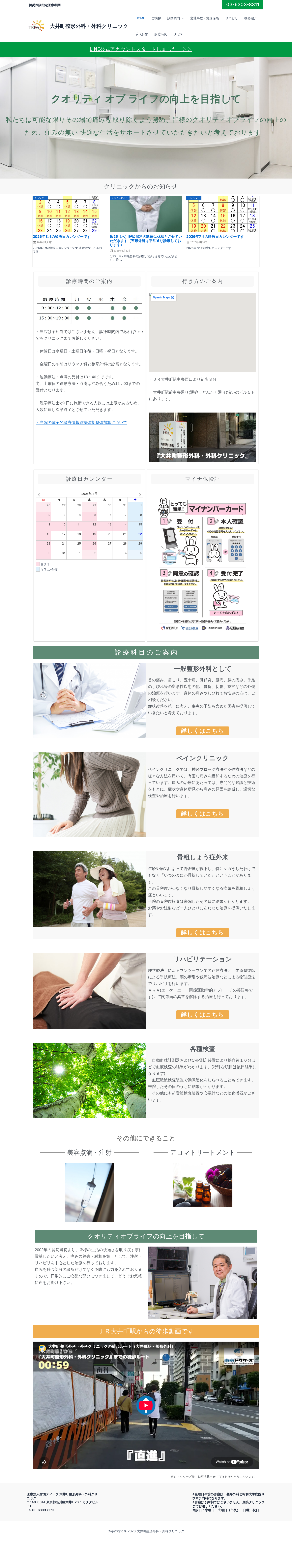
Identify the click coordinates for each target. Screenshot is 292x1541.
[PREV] (39, 493)
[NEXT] (139, 493)
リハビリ (231, 18)
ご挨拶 (156, 18)
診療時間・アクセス (169, 34)
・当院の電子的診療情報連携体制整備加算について (81, 422)
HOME (140, 18)
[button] (182, 18)
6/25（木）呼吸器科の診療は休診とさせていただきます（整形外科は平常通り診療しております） (146, 240)
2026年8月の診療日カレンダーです (62, 236)
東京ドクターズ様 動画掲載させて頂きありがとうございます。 (214, 1477)
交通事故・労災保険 (204, 18)
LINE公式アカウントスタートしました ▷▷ (141, 49)
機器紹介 (250, 18)
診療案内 (173, 18)
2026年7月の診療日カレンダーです (215, 236)
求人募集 (141, 34)
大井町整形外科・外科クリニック (89, 26)
